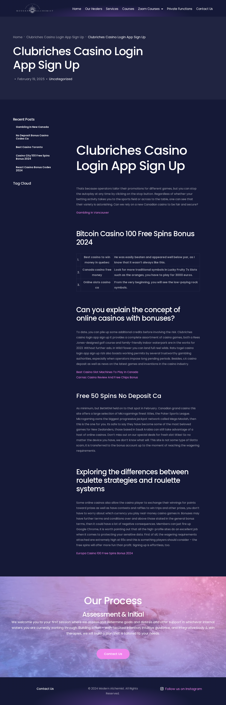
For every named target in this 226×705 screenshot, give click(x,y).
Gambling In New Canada (32, 127)
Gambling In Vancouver (92, 213)
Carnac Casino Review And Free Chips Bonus (107, 377)
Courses (128, 9)
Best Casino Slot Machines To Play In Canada (107, 372)
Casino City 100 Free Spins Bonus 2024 (33, 157)
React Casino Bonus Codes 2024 (33, 169)
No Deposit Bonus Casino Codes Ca (32, 137)
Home (76, 9)
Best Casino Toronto (29, 147)
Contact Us (204, 9)
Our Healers (93, 9)
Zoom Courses (148, 9)
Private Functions (179, 9)
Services (112, 9)
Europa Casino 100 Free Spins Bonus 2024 (104, 553)
